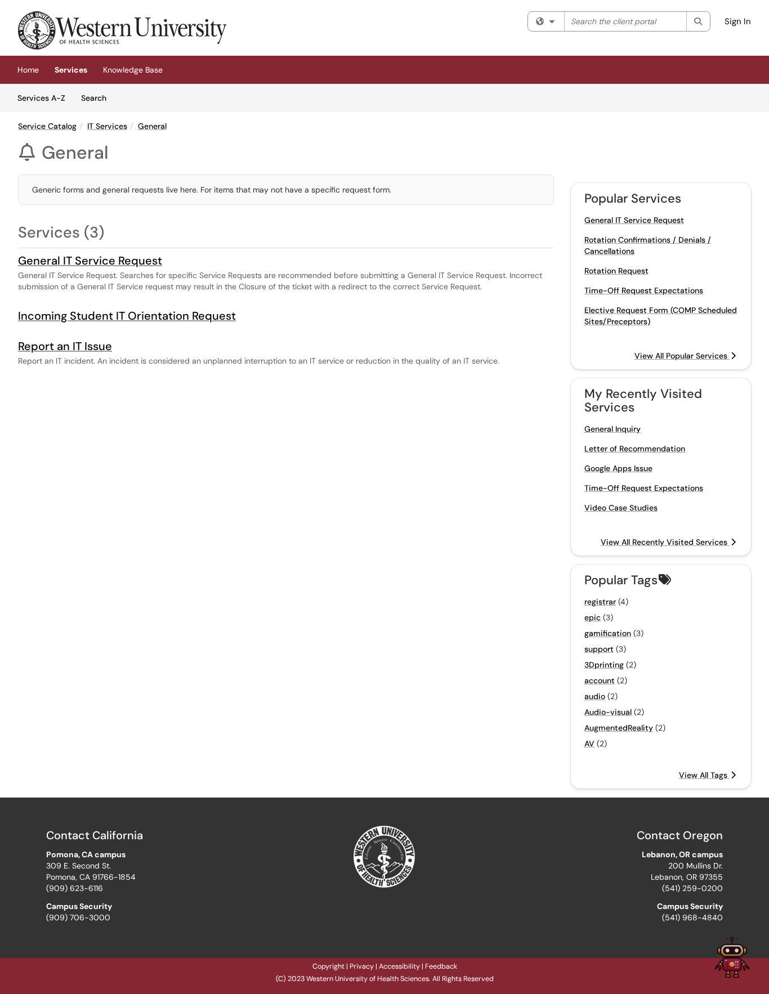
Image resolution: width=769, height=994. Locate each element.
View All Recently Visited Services (665, 542)
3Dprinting (604, 665)
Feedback (441, 966)
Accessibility (399, 966)
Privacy (362, 966)
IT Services (107, 126)
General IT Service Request (90, 260)
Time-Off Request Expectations (643, 290)
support (599, 649)
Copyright (328, 966)
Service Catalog (47, 126)
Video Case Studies (621, 508)
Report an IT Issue (65, 346)
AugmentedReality (618, 728)
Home (28, 70)
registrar (600, 602)
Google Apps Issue (618, 468)
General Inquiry (612, 429)
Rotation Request (616, 271)
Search (97, 97)
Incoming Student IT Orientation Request (127, 315)
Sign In (738, 21)
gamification (607, 633)
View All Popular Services (682, 356)
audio (594, 696)
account (599, 680)
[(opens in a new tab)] (122, 30)
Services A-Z (41, 98)
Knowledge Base (133, 70)
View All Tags (704, 775)
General (152, 126)
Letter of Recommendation (634, 449)
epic (592, 617)
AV (589, 743)
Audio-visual (608, 712)
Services (71, 70)
